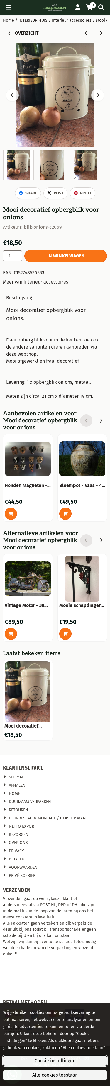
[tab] (19, 298)
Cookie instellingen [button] (55, 1060)
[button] (9, 7)
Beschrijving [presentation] (19, 297)
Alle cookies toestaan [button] (55, 1075)
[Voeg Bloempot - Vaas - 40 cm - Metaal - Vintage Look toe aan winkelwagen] (65, 514)
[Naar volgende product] (101, 33)
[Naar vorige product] (86, 33)
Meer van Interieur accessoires (35, 282)
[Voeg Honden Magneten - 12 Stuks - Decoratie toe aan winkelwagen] (11, 514)
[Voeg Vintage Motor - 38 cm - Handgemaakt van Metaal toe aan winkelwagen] (11, 634)
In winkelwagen (65, 256)
